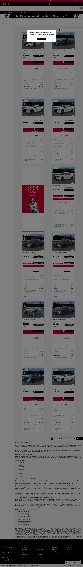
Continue (41, 39)
